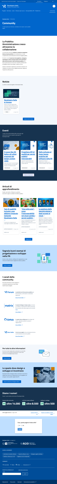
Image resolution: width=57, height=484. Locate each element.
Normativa (9, 11)
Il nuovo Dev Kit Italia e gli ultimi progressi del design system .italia (10, 156)
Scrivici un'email (7, 358)
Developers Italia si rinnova (10, 101)
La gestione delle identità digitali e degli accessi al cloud (45, 212)
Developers (40, 1)
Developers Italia (5, 19)
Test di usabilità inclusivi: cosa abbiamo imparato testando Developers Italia (11, 213)
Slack (16, 309)
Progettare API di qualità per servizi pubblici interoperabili (28, 155)
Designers (46, 1)
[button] (53, 1)
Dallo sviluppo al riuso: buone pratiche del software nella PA (45, 155)
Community (52, 11)
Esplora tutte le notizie (29, 119)
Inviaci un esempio (8, 265)
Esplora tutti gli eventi (29, 175)
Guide (13, 11)
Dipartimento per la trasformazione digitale (9, 1)
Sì (19, 425)
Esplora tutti (29, 239)
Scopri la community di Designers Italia (12, 382)
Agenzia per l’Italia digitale (21, 1)
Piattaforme (37, 11)
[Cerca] (54, 6)
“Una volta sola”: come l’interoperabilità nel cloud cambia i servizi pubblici (28, 213)
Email (4, 471)
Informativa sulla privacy (23, 470)
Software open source (20, 11)
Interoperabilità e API (30, 11)
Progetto (4, 11)
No (23, 425)
